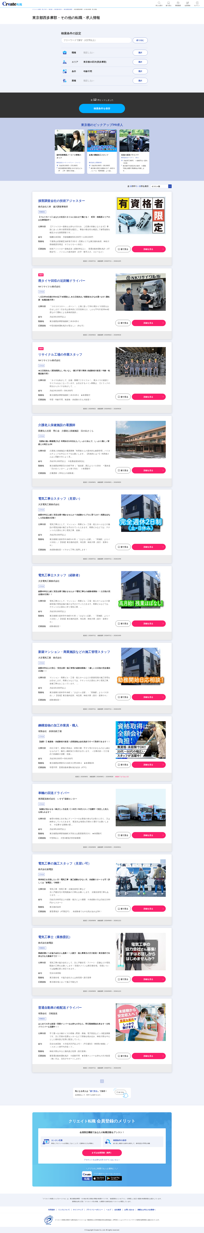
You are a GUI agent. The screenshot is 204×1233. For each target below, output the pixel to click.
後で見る (124, 249)
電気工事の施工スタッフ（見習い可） (64, 863)
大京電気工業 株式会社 (50, 658)
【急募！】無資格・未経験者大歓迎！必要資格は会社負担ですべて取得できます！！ (74, 741)
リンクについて (64, 1210)
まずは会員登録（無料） (102, 1153)
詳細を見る (148, 249)
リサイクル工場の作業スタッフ (60, 354)
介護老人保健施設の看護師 (56, 425)
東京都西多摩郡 (68, 9)
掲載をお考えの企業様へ (147, 1210)
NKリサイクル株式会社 (49, 286)
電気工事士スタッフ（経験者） (60, 575)
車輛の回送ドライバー (54, 793)
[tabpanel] (102, 151)
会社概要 (117, 1210)
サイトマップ (78, 1210)
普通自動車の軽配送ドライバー (60, 1007)
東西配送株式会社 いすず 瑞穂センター (57, 799)
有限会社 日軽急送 (47, 1013)
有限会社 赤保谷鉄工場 (50, 731)
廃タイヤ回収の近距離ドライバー (61, 280)
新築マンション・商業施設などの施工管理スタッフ (74, 652)
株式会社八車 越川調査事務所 (53, 206)
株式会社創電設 (45, 869)
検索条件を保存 (102, 108)
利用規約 (51, 1210)
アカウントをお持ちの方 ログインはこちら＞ (102, 1160)
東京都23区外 (58, 9)
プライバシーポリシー (94, 1210)
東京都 (50, 9)
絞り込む (140, 40)
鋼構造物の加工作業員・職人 (58, 725)
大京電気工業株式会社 (49, 504)
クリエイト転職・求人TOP (39, 9)
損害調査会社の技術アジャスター (61, 201)
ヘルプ (108, 1210)
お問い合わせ (129, 1210)
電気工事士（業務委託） (55, 937)
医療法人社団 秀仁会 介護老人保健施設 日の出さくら (66, 431)
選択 (140, 53)
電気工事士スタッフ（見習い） (60, 498)
